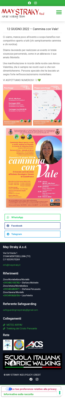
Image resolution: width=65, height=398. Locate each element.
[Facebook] (29, 3)
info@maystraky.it (11, 265)
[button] (58, 12)
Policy (28, 375)
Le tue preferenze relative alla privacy (34, 389)
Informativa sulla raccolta (18, 394)
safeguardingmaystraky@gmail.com (20, 310)
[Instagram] (35, 3)
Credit (37, 375)
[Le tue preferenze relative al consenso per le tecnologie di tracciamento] (60, 393)
